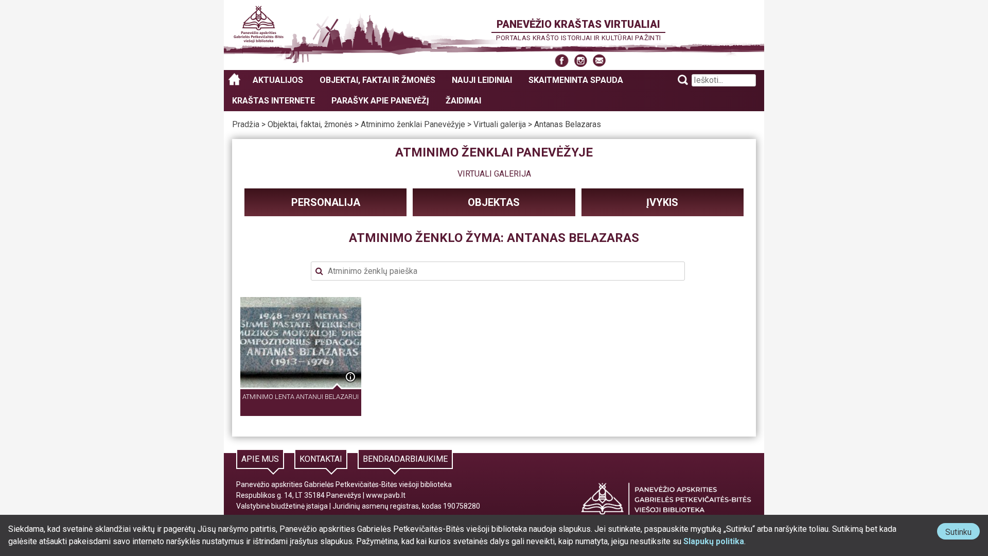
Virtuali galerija (499, 124)
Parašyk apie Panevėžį (380, 101)
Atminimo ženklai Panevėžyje (413, 124)
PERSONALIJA (325, 202)
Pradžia (245, 124)
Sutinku (962, 533)
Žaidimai (463, 101)
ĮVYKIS (662, 202)
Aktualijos (278, 80)
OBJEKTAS (494, 202)
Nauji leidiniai (482, 80)
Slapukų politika (713, 541)
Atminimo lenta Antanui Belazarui (300, 397)
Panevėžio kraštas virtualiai (578, 24)
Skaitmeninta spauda (575, 80)
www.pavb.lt (385, 495)
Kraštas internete (273, 101)
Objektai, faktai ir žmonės (377, 80)
